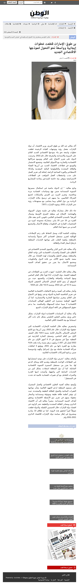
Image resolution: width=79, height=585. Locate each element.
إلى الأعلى (65, 575)
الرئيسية (70, 24)
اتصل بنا (53, 580)
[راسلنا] (4, 2)
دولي (43, 24)
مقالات (7, 24)
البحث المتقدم (12, 2)
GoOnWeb (17, 578)
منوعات (25, 24)
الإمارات (61, 24)
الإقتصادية (51, 24)
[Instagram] (44, 2)
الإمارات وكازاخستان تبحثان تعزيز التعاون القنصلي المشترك (62, 518)
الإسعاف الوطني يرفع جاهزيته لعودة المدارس (62, 471)
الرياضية (34, 24)
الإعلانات (61, 28)
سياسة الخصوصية (43, 580)
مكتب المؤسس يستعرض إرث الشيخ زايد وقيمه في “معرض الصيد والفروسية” (29, 37)
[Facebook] (55, 2)
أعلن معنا (60, 580)
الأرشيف (70, 28)
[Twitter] (51, 2)
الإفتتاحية (16, 24)
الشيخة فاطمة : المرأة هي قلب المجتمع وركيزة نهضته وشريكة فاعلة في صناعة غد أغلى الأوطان (62, 442)
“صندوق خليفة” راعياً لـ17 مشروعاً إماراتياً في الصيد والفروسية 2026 (62, 502)
